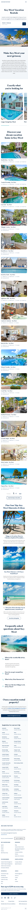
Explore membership (14, 893)
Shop (2, 881)
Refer (16, 879)
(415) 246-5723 (4, 834)
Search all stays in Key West (14, 497)
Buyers (2, 847)
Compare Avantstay (19, 852)
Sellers (2, 848)
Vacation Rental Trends (19, 847)
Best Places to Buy (4, 852)
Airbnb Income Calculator (6, 865)
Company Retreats (18, 861)
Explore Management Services (14, 715)
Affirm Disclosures (23, 903)
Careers (16, 877)
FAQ (2, 883)
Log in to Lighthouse (19, 838)
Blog (16, 845)
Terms (2, 901)
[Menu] (26, 2)
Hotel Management (18, 873)
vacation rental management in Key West (16, 708)
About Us (16, 875)
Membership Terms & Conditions (8, 903)
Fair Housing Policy (23, 901)
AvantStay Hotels (4, 877)
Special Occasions (18, 863)
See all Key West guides (14, 618)
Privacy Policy (11, 901)
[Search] (24, 23)
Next (20, 493)
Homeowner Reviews (5, 867)
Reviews (16, 854)
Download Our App (4, 873)
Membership (3, 875)
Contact (16, 881)
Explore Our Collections (19, 856)
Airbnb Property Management (6, 863)
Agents (2, 845)
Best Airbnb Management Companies (20, 849)
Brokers (2, 850)
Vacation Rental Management (6, 861)
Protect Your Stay (4, 879)
